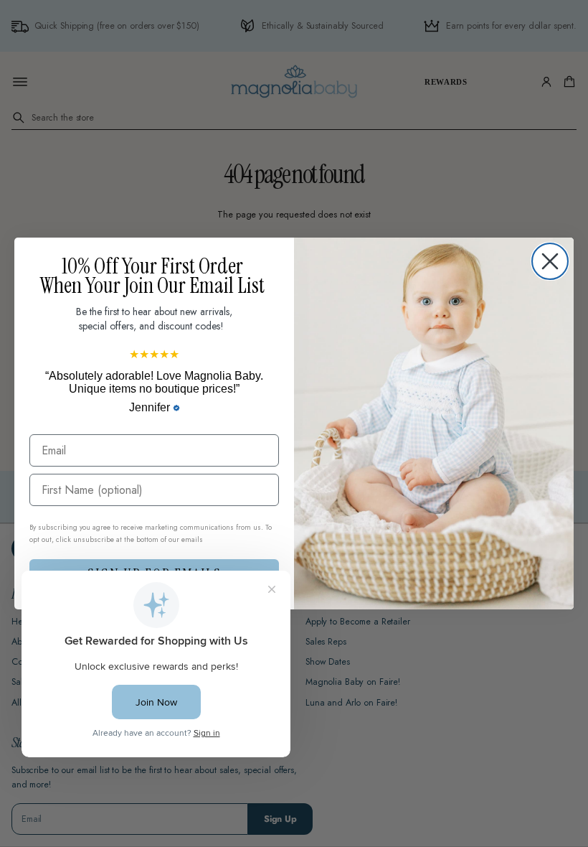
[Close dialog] (550, 261)
